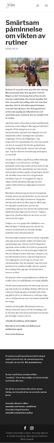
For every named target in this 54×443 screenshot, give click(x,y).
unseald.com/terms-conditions (20, 406)
